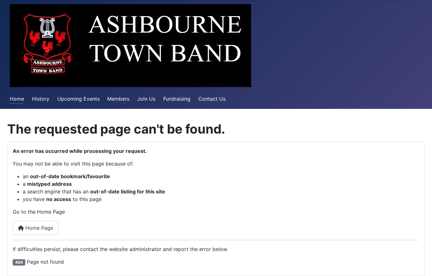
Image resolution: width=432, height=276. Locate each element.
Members (118, 99)
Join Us (146, 99)
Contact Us (211, 99)
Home (17, 99)
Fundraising (176, 99)
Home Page (38, 228)
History (40, 99)
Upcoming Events (78, 99)
